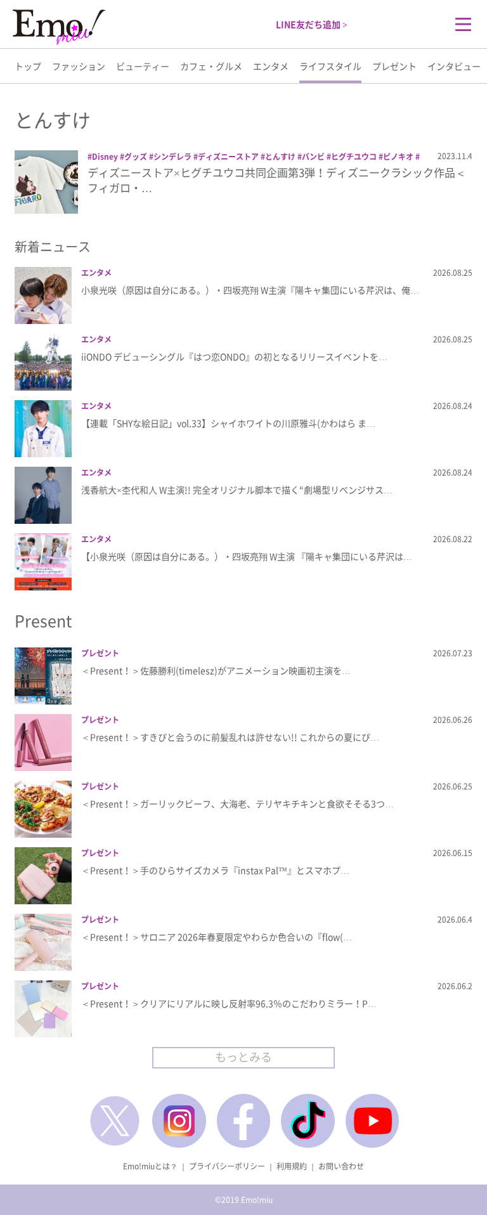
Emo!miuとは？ (150, 1166)
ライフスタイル (330, 66)
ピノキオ (398, 156)
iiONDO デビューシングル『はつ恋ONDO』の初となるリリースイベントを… (234, 356)
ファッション (78, 66)
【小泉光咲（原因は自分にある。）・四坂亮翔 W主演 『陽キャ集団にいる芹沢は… (246, 556)
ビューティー (142, 66)
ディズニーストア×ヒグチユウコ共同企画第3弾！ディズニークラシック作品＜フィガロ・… (277, 179)
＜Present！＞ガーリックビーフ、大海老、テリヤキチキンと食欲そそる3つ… (237, 803)
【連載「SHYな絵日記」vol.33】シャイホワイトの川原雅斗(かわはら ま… (228, 423)
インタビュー (454, 66)
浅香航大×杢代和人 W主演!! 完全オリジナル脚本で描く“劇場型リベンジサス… (237, 489)
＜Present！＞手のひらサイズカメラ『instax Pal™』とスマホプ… (215, 870)
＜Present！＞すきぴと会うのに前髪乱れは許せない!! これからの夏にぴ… (230, 737)
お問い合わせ (341, 1166)
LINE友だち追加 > (311, 24)
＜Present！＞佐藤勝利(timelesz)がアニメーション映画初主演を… (216, 670)
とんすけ (280, 156)
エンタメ (271, 66)
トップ (28, 66)
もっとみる (243, 1056)
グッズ (135, 156)
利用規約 (291, 1166)
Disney (105, 156)
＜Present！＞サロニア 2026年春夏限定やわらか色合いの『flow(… (216, 936)
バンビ (313, 156)
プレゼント (394, 66)
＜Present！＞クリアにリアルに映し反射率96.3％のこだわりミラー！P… (229, 1003)
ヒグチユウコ (354, 156)
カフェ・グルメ (211, 66)
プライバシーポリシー (227, 1166)
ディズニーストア (228, 156)
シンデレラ (172, 156)
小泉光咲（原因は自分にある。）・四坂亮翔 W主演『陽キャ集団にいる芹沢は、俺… (250, 289)
